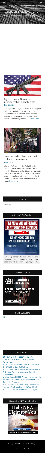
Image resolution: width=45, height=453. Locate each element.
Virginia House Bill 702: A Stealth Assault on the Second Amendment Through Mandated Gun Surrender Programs (22, 379)
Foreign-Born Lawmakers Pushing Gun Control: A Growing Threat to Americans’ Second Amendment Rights (22, 372)
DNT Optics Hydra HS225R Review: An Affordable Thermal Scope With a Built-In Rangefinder (19, 359)
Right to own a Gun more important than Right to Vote (19, 100)
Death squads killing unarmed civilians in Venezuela (20, 158)
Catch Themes (28, 449)
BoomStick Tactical (22, 12)
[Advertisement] (22, 47)
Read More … (35, 119)
